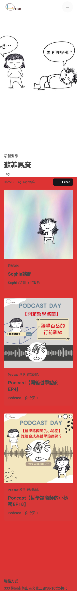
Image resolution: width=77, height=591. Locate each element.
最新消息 (11, 156)
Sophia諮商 (20, 274)
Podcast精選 (16, 374)
